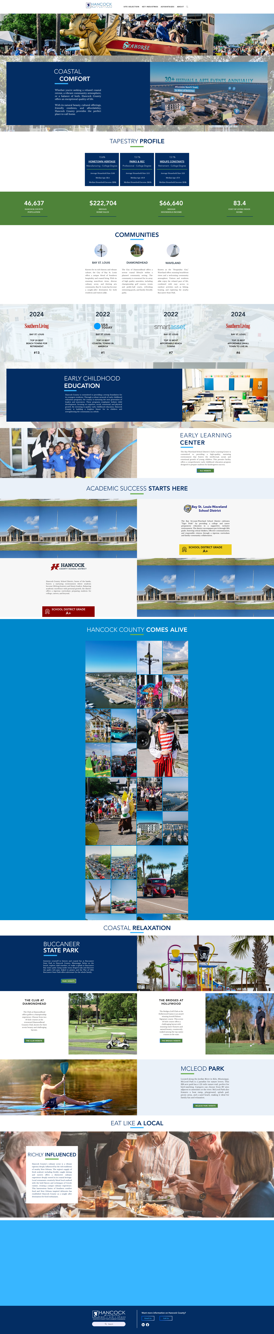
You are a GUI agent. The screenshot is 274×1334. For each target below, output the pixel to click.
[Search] (187, 6)
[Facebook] (147, 1324)
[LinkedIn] (143, 1324)
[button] (132, 7)
